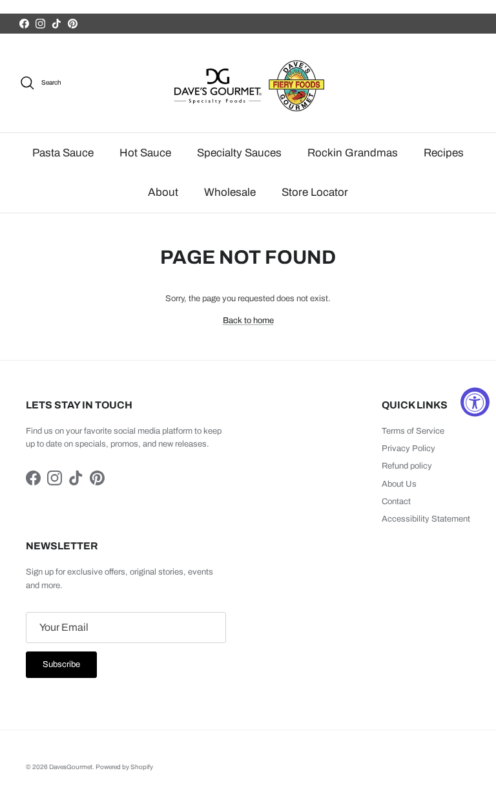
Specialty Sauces (239, 153)
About (163, 192)
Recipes (444, 153)
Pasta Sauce (63, 153)
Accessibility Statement (426, 519)
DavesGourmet (70, 766)
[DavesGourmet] (248, 83)
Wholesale (230, 192)
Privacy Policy (408, 448)
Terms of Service (413, 431)
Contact (396, 501)
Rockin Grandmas (352, 153)
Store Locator (315, 192)
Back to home (248, 320)
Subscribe (61, 664)
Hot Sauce (145, 153)
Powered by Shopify (124, 766)
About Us (399, 484)
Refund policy (407, 466)
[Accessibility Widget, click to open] (475, 402)
